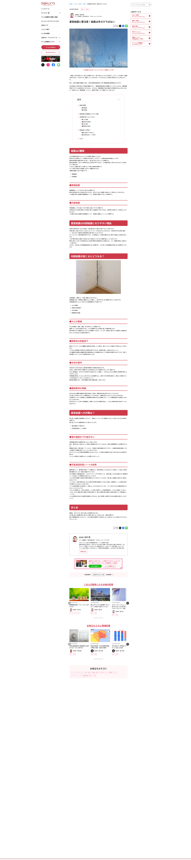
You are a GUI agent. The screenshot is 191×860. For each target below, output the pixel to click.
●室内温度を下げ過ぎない (88, 132)
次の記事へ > (109, 574)
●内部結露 (84, 110)
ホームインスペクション (77, 672)
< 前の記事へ (87, 574)
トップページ (45, 9)
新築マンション (113, 672)
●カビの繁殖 (85, 119)
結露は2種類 (83, 105)
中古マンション (104, 672)
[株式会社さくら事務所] (48, 3)
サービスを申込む (51, 47)
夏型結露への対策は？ (85, 130)
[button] (127, 603)
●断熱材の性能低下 (86, 122)
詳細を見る (83, 551)
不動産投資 (85, 675)
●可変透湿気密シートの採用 (88, 135)
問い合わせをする (51, 52)
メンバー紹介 (45, 29)
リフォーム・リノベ (76, 675)
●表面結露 (84, 108)
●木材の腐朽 (85, 124)
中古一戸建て (88, 672)
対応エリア (44, 25)
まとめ (81, 138)
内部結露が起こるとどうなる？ (87, 117)
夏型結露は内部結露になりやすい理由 (89, 114)
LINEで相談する (95, 566)
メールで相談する (109, 566)
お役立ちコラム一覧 (98, 574)
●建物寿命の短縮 (86, 126)
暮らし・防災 (85, 9)
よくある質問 (45, 33)
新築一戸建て (96, 672)
